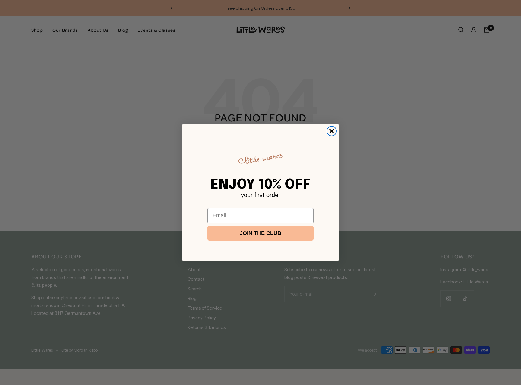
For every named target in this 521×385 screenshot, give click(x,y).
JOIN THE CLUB (260, 233)
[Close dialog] (331, 131)
